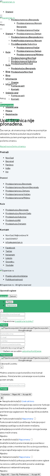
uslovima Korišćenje (31, 351)
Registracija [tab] (11, 305)
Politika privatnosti (14, 279)
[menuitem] (9, 110)
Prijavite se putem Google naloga (33, 329)
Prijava (4, 325)
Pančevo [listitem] (9, 164)
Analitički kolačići (10, 439)
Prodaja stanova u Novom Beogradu (22, 187)
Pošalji (4, 389)
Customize (5, 394)
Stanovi (9, 11)
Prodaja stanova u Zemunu (18, 190)
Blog (8, 71)
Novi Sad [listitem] (10, 157)
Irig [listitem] (7, 171)
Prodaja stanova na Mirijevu (30, 54)
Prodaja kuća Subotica (16, 217)
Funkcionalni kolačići (12, 418)
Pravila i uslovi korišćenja (17, 276)
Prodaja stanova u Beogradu (25, 19)
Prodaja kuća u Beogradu (23, 68)
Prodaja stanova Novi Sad (23, 58)
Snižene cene (12, 107)
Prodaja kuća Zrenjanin (16, 223)
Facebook (10, 247)
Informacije (11, 79)
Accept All (27, 394)
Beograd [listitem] (10, 161)
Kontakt (15, 99)
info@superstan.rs (14, 242)
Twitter (9, 251)
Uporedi (4, 296)
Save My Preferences (20, 474)
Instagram (10, 254)
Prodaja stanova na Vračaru (18, 194)
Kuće (8, 52)
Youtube (9, 265)
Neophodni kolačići (11, 401)
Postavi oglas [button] (6, 105)
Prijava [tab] (9, 302)
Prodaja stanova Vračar (28, 30)
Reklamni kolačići (10, 457)
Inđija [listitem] (8, 168)
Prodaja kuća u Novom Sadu (18, 213)
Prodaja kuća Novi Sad (22, 63)
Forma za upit (18, 95)
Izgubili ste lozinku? (24, 321)
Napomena (27, 418)
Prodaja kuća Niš (13, 220)
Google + (10, 261)
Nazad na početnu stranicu (13, 146)
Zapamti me (9, 321)
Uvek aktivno (28, 401)
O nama (14, 82)
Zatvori (13, 296)
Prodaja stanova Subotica (24, 61)
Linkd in (9, 258)
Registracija (6, 354)
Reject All (16, 394)
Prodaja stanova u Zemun (29, 33)
